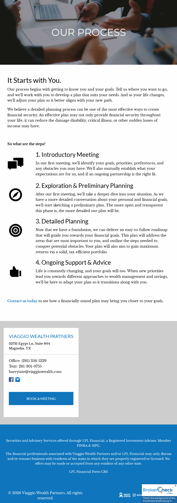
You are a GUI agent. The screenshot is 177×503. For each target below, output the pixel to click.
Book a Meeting (41, 398)
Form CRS (100, 472)
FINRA (82, 446)
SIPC (96, 446)
